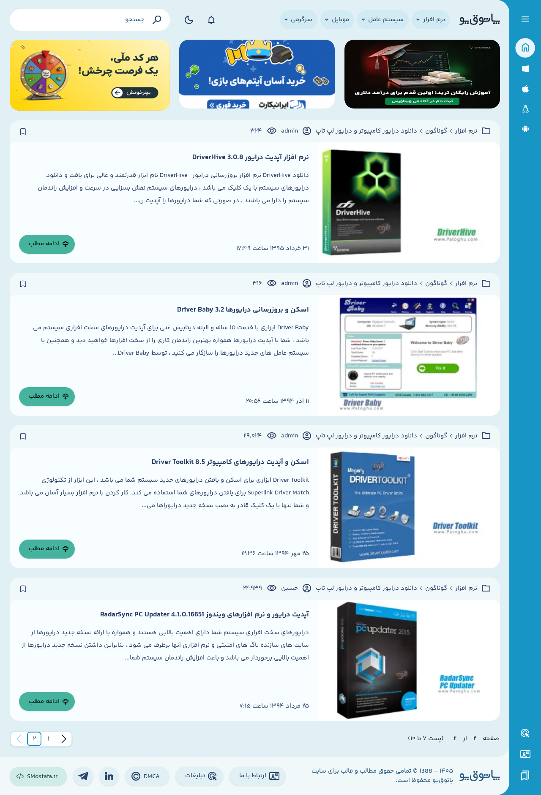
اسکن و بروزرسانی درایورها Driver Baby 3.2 (243, 309)
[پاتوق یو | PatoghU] (479, 20)
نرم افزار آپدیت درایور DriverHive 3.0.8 (250, 157)
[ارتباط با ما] (525, 754)
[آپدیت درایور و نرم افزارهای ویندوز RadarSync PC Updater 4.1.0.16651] (409, 660)
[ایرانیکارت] (257, 75)
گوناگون (436, 131)
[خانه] (525, 48)
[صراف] (90, 75)
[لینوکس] (525, 109)
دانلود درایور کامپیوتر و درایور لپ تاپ (366, 131)
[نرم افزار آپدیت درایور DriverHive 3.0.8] (409, 202)
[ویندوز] (525, 69)
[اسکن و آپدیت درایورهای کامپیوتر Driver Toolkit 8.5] (409, 508)
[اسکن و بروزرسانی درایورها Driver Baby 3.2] (409, 355)
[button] (48, 739)
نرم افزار (466, 131)
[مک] (525, 89)
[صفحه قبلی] (64, 739)
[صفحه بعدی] (19, 739)
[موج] (422, 75)
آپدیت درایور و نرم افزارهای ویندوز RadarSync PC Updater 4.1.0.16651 (204, 614)
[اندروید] (525, 129)
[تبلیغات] (525, 733)
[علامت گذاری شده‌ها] (525, 776)
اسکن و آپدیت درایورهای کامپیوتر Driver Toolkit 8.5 (230, 462)
